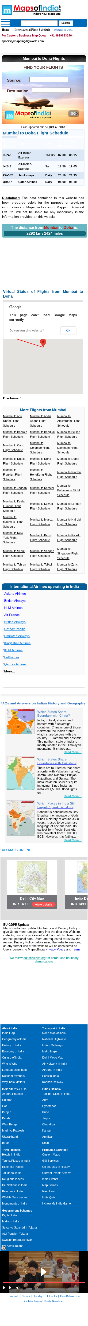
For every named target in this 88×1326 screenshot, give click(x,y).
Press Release (67, 1296)
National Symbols (13, 1076)
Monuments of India (14, 1203)
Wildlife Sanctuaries (14, 1197)
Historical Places (12, 1166)
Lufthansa (11, 657)
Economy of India (13, 1051)
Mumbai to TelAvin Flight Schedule (42, 567)
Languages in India (14, 1069)
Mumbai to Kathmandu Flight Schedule (68, 490)
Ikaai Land (49, 1191)
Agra (45, 1100)
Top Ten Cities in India (56, 1094)
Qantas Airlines (15, 664)
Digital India (9, 1215)
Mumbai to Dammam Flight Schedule (67, 447)
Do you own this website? (27, 330)
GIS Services (50, 1160)
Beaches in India (12, 1191)
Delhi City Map (32, 898)
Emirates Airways (17, 636)
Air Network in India (54, 1063)
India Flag (8, 1033)
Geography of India (14, 1039)
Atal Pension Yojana (15, 1233)
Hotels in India (11, 1154)
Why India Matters (13, 1082)
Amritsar (47, 1136)
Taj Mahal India (12, 1173)
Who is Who (9, 1063)
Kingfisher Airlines (17, 643)
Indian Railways (52, 1045)
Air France (12, 615)
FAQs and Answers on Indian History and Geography (42, 703)
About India (9, 1028)
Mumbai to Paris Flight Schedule (40, 538)
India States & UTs (14, 1089)
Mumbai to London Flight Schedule (69, 506)
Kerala (6, 1118)
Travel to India (11, 1150)
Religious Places (13, 1179)
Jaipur (46, 1118)
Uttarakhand (10, 1136)
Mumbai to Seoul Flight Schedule (14, 554)
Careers (26, 1296)
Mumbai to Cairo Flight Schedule (13, 448)
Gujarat (6, 1100)
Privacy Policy (55, 949)
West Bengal (10, 1124)
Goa (5, 1106)
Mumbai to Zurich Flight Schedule (68, 567)
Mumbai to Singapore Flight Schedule (67, 553)
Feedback (13, 1296)
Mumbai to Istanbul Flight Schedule (69, 475)
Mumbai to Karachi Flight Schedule (42, 490)
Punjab (6, 1112)
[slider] (44, 1282)
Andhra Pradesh (12, 1094)
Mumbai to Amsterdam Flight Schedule (68, 421)
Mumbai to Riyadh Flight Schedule (68, 538)
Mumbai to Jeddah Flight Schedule (15, 490)
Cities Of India (51, 1089)
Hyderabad (49, 1106)
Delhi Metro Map (52, 1057)
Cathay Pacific (14, 629)
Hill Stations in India (14, 1185)
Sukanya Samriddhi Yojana (19, 1227)
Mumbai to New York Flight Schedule (13, 537)
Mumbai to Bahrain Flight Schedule (15, 434)
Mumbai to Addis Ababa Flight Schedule (40, 421)
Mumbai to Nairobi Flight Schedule (69, 522)
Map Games (50, 1185)
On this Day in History (56, 1166)
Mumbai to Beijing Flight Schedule (68, 434)
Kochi (46, 1142)
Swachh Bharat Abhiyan (17, 1239)
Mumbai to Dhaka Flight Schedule (14, 461)
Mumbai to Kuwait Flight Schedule (41, 506)
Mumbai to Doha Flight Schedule (40, 461)
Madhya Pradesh (13, 1130)
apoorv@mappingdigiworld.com (23, 41)
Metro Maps (49, 1051)
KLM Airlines (13, 608)
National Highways (54, 1039)
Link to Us (51, 1296)
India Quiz (48, 1197)
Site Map (37, 1296)
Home (5, 29)
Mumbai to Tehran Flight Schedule (14, 567)
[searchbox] (39, 23)
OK (68, 330)
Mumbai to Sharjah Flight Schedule (42, 554)
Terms (76, 949)
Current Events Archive (56, 1173)
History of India (11, 1045)
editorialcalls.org (34, 958)
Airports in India (52, 1069)
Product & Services (55, 1150)
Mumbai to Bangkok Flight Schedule (42, 434)
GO (73, 113)
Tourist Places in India (16, 1160)
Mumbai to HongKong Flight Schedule (41, 474)
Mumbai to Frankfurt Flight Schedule (12, 474)
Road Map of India (54, 1033)
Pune (45, 1112)
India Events (50, 1179)
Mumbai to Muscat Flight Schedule (41, 522)
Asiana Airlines (15, 593)
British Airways (15, 600)
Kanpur (47, 1130)
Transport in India (53, 1028)
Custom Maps (51, 1154)
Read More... (72, 752)
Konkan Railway (52, 1082)
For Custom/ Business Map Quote (24, 35)
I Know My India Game (56, 1203)
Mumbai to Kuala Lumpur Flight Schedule (14, 506)
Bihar (5, 1142)
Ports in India (50, 1076)
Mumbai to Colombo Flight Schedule (40, 447)
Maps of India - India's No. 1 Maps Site (6, 10)
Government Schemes (17, 1210)
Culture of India (12, 1057)
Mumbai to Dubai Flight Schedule (68, 461)
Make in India (10, 1221)
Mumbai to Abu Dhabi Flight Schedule (12, 421)
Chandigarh (49, 1124)
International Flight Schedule (32, 29)
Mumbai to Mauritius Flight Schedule (13, 522)
